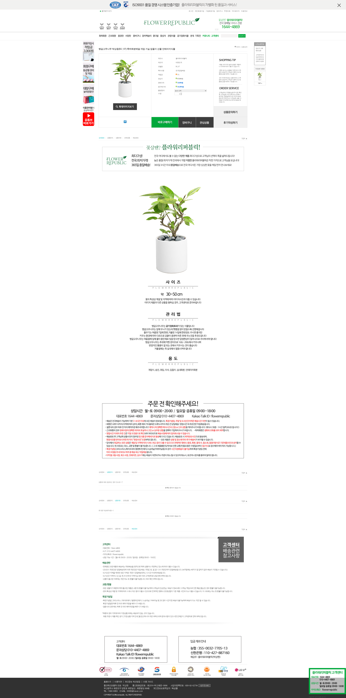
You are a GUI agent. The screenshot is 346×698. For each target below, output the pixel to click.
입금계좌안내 (260, 57)
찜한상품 (258, 50)
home (238, 47)
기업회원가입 (210, 11)
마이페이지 (236, 11)
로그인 (191, 11)
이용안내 (244, 11)
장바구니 (219, 11)
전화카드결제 (260, 61)
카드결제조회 (260, 59)
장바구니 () (259, 48)
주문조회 (227, 11)
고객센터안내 (260, 55)
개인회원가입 (199, 11)
